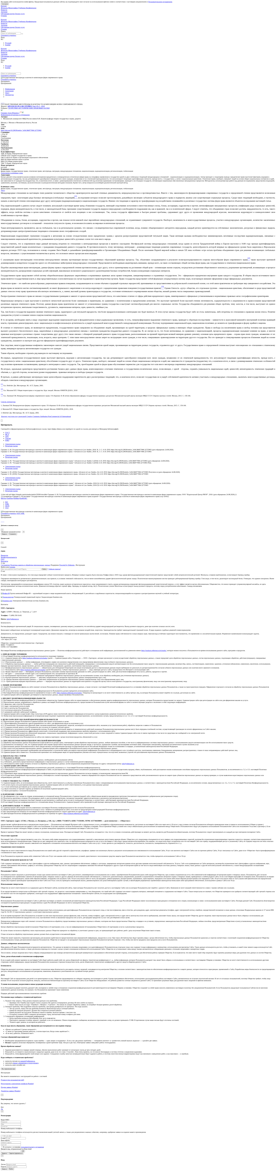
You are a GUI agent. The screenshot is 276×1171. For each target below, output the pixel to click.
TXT (7, 508)
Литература (9, 95)
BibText (3, 498)
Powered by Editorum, (67, 565)
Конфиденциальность (9, 557)
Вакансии (4, 555)
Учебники (22, 8)
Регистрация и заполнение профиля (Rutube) (17, 1084)
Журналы (4, 8)
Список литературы (8, 402)
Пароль (3, 1167)
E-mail (3, 1138)
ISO (6, 502)
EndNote (10, 498)
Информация (10, 89)
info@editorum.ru (13, 619)
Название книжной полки (11, 532)
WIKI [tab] (7, 440)
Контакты (4, 561)
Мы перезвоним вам (8, 1069)
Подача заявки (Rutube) (9, 1087)
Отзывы (4, 16)
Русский (8, 43)
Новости (4, 10)
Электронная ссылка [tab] (12, 444)
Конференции (31, 8)
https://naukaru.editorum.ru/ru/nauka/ (153, 650)
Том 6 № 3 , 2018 (38, 106)
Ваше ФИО (5, 1120)
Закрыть (4, 534)
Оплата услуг (20, 14)
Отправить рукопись (8, 35)
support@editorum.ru (27, 1061)
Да (2, 1109)
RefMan (16, 498)
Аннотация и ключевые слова (12, 173)
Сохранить (12, 534)
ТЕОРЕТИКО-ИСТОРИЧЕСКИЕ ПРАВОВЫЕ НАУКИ (29, 108)
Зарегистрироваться (16, 1153)
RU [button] (2, 39)
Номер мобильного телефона (11, 1128)
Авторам (4, 12)
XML (7, 504)
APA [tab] (7, 436)
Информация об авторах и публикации (15, 115)
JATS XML (20, 513)
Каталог (4, 6)
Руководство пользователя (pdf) (12, 1080)
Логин (3, 1164)
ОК (23, 1151)
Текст (7, 93)
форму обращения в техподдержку (25, 1063)
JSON (7, 506)
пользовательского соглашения (32, 1147)
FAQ (2, 559)
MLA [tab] (7, 434)
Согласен (5, 4)
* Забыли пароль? (54, 569)
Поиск (3, 31)
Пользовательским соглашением (160, 2)
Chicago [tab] (8, 438)
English (7, 45)
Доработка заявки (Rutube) (10, 1091)
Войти (44, 569)
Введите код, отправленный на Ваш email (16, 1149)
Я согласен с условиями (12, 1147)
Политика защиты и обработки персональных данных (30, 565)
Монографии (13, 8)
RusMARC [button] (23, 498)
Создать (12, 567)
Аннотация (9, 91)
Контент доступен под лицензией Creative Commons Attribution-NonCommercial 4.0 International (36, 416)
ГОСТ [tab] (7, 433)
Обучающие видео (8, 14)
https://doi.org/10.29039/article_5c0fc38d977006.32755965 (21, 130)
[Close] (2, 420)
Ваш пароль (5, 1140)
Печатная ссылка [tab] (11, 446)
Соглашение (5, 565)
